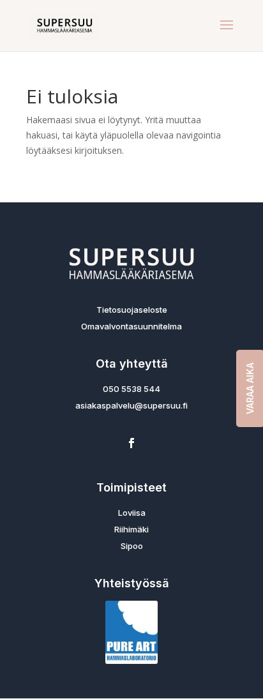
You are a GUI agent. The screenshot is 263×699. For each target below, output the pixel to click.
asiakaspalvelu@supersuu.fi (131, 405)
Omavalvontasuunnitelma (131, 326)
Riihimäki (131, 529)
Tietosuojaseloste (131, 309)
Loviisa (132, 512)
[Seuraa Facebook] (131, 443)
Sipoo (132, 546)
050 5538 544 (131, 389)
